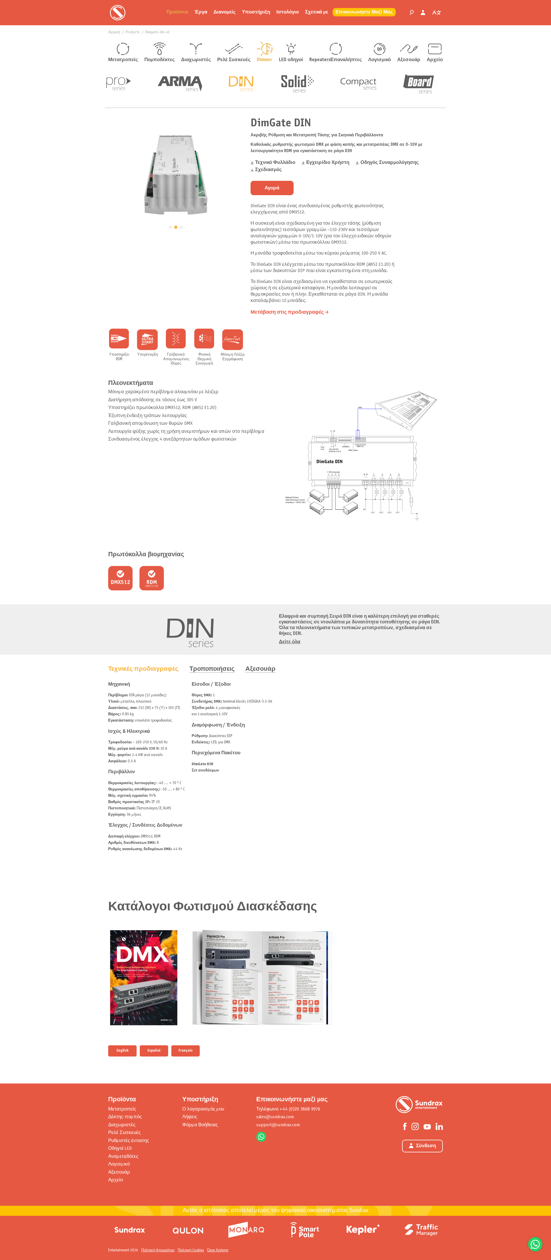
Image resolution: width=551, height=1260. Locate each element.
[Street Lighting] (187, 1230)
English (123, 1050)
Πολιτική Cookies (191, 1250)
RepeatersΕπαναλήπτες (335, 60)
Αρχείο (435, 60)
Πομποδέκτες (159, 60)
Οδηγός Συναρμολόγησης (389, 162)
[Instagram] (415, 1126)
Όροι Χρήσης (217, 1250)
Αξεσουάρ (408, 60)
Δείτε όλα (289, 642)
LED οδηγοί (291, 60)
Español (154, 1050)
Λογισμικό (379, 60)
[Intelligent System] (363, 1230)
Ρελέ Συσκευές (234, 60)
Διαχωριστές (196, 60)
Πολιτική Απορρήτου (157, 1250)
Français (186, 1050)
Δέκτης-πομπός (125, 1117)
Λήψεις (189, 1117)
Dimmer (264, 60)
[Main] (129, 1230)
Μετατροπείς (123, 60)
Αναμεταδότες (123, 1156)
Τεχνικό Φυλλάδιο (275, 162)
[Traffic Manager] (421, 1230)
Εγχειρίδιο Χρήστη (327, 162)
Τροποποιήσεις (211, 669)
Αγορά (272, 188)
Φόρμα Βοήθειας (200, 1125)
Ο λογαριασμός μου (203, 1109)
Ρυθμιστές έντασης (128, 1141)
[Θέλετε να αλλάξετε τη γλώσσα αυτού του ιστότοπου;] (436, 12)
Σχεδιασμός (268, 170)
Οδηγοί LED (120, 1148)
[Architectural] (246, 1230)
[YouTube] (427, 1126)
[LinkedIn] (439, 1126)
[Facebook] (405, 1126)
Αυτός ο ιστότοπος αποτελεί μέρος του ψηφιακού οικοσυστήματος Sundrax (275, 1210)
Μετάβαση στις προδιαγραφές (287, 312)
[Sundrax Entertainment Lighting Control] (117, 12)
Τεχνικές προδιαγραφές (143, 669)
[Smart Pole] (304, 1230)
